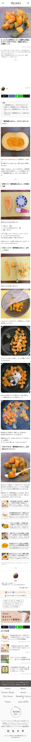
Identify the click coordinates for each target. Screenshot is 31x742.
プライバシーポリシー (22, 723)
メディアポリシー (12, 723)
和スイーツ (18, 603)
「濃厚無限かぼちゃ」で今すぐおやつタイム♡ (16, 105)
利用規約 (5, 723)
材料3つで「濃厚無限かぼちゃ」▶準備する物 (15, 107)
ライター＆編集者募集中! (23, 726)
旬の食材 (16, 606)
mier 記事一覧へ (23, 587)
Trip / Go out (8, 696)
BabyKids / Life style (23, 697)
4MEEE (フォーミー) (11, 726)
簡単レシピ (19, 600)
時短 (6, 600)
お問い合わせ (17, 721)
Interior (23, 692)
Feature (8, 702)
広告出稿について (25, 721)
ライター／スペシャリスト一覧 (19, 724)
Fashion (8, 689)
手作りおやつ (8, 603)
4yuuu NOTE (23, 702)
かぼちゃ (7, 606)
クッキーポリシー (7, 724)
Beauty (23, 689)
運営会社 (3, 726)
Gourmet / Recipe (7, 692)
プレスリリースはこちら (7, 721)
